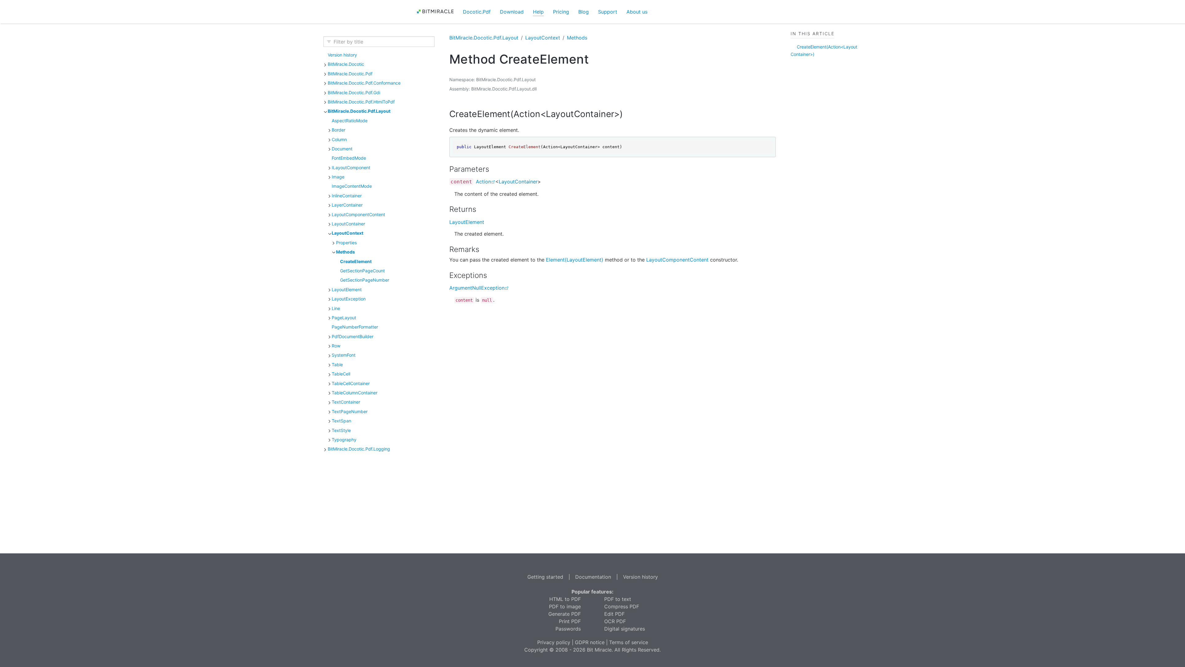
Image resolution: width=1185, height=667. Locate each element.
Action (483, 181)
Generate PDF (564, 614)
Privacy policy (553, 642)
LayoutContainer (348, 223)
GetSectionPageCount (362, 270)
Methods (345, 251)
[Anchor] (631, 114)
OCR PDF (615, 621)
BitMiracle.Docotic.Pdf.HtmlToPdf (361, 101)
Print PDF (570, 621)
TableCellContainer (351, 383)
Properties (346, 242)
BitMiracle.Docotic (346, 64)
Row (336, 345)
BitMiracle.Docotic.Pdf (350, 73)
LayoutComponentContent (358, 214)
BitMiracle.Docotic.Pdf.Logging (359, 448)
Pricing (561, 12)
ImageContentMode (352, 186)
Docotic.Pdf (477, 12)
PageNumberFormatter (355, 326)
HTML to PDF (565, 599)
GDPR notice (590, 642)
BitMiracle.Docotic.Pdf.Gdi (354, 92)
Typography (344, 439)
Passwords (568, 629)
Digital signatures (624, 629)
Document (342, 148)
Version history (342, 54)
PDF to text (617, 599)
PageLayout (344, 317)
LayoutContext (347, 233)
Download (512, 12)
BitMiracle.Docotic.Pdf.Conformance (364, 83)
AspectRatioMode (350, 120)
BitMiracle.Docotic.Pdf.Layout (359, 111)
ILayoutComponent (351, 167)
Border (338, 129)
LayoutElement (347, 289)
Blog (583, 12)
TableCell (341, 373)
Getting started (545, 577)
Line (336, 308)
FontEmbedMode (349, 158)
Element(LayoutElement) (574, 260)
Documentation (593, 577)
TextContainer (346, 402)
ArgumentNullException (477, 288)
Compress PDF (621, 606)
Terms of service (628, 642)
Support (607, 12)
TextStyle (341, 430)
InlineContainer (347, 195)
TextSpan (341, 420)
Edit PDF (614, 614)
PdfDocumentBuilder (352, 336)
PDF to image (565, 606)
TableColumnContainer (354, 392)
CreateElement (356, 261)
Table (337, 364)
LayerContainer (347, 205)
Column (339, 139)
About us (636, 12)
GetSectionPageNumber (364, 280)
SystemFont (344, 355)
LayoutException (349, 298)
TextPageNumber (350, 411)
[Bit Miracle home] (437, 11)
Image (338, 176)
